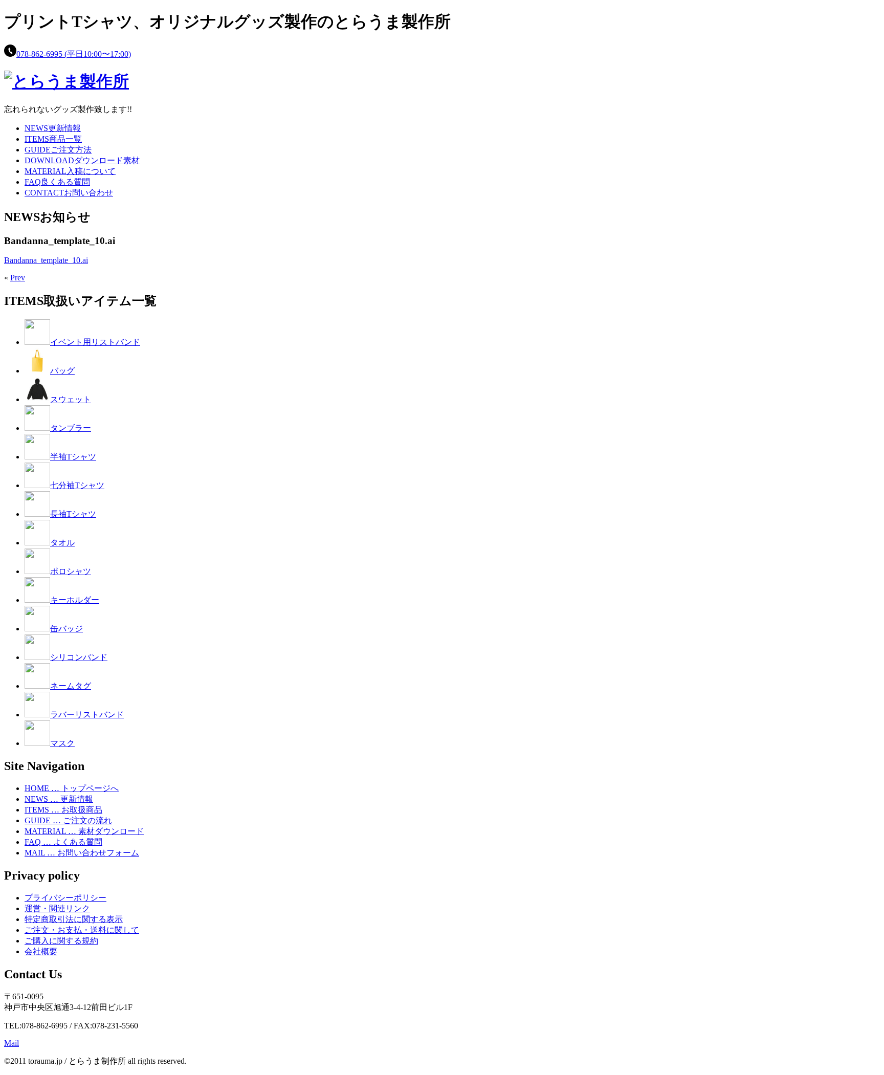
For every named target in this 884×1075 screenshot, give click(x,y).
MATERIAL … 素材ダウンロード (84, 831)
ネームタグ (70, 686)
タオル (62, 542)
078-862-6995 (73, 54)
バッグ (62, 370)
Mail (11, 1043)
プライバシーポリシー (65, 897)
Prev (17, 277)
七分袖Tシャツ (77, 485)
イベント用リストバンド (95, 342)
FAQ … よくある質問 (63, 842)
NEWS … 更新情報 (59, 799)
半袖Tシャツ (73, 456)
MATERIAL (70, 171)
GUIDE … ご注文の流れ (68, 820)
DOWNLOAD (82, 160)
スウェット (70, 399)
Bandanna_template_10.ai (46, 260)
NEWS (53, 128)
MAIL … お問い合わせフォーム (82, 852)
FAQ (57, 182)
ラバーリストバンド (87, 714)
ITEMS (53, 139)
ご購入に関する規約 (61, 940)
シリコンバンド (78, 657)
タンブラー (70, 428)
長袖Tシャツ (73, 514)
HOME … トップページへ (72, 788)
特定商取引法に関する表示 (74, 919)
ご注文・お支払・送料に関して (82, 930)
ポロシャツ (70, 571)
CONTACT (69, 192)
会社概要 (41, 951)
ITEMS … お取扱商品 (63, 809)
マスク (62, 743)
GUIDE (58, 149)
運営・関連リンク (57, 908)
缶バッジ (66, 628)
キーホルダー (74, 600)
